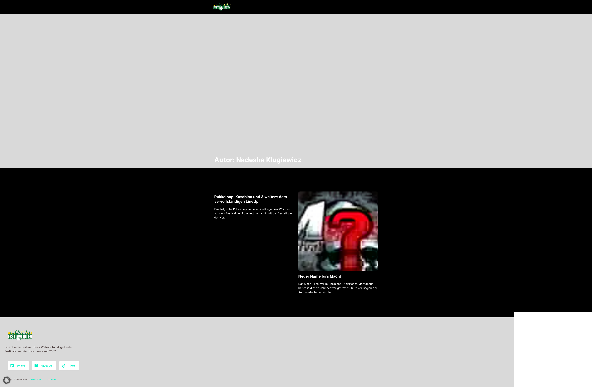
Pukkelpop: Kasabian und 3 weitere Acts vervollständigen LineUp (250, 199)
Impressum (51, 379)
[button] (7, 380)
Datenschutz (36, 379)
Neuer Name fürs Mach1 (319, 276)
